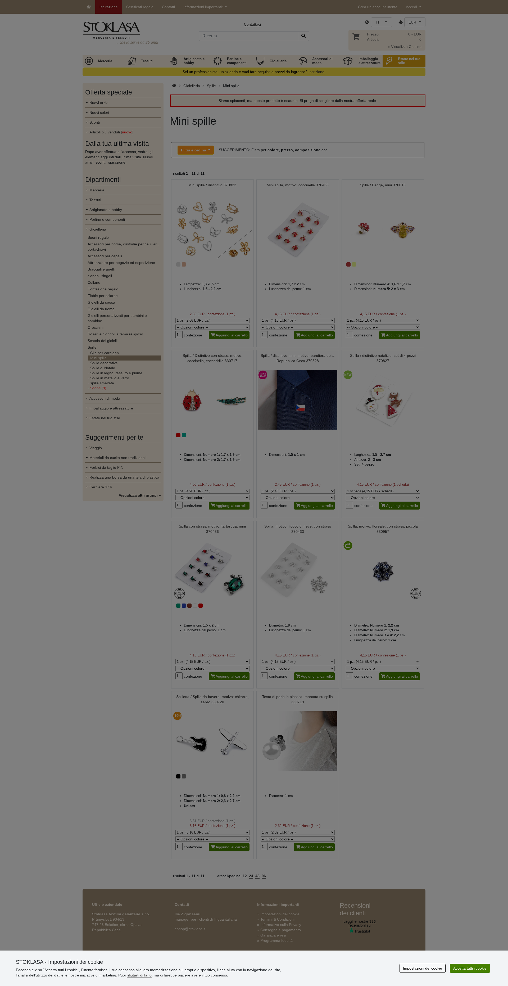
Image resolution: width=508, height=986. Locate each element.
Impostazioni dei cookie (422, 968)
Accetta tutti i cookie (470, 968)
